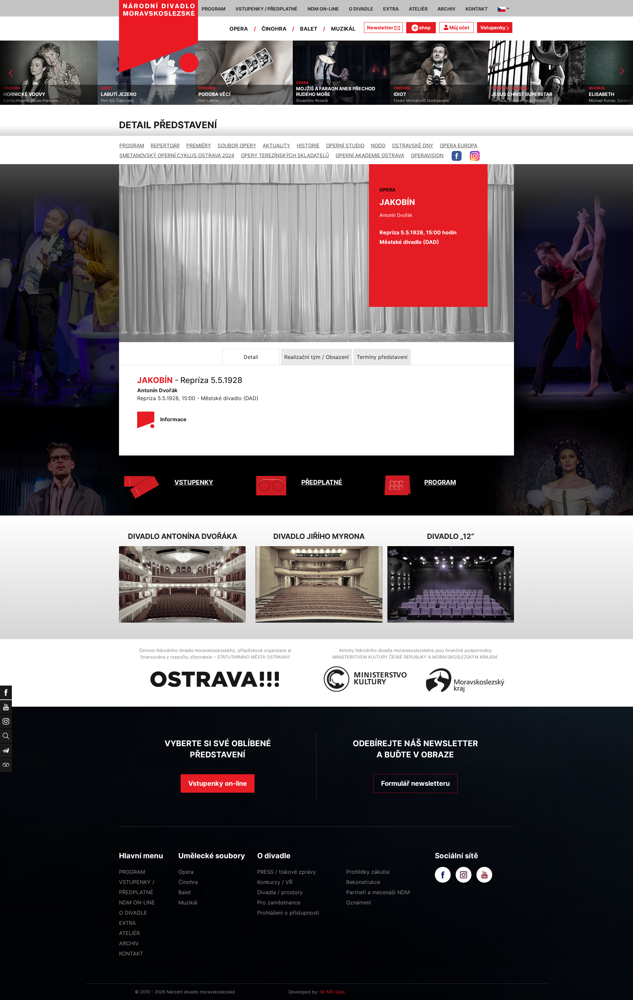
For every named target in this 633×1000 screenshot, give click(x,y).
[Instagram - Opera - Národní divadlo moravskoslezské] (475, 156)
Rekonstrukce (363, 882)
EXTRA (127, 923)
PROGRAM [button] (214, 9)
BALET (308, 28)
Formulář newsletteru (415, 783)
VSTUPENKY (193, 482)
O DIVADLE (133, 912)
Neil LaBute (111, 100)
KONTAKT (131, 953)
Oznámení (358, 902)
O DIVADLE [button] (361, 9)
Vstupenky (493, 27)
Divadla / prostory (280, 892)
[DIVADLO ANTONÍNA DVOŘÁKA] (182, 584)
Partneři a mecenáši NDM (378, 892)
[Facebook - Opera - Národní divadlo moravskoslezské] (457, 156)
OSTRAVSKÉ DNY (412, 145)
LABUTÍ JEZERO (21, 94)
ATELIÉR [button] (418, 9)
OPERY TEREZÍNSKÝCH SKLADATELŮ (285, 155)
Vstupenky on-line (217, 783)
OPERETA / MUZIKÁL (412, 88)
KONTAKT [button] (477, 9)
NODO (378, 145)
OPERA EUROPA (458, 145)
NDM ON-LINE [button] (323, 9)
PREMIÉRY (198, 145)
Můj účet (458, 27)
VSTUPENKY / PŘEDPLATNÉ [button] (266, 9)
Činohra (188, 882)
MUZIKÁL (343, 28)
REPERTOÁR (165, 145)
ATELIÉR (129, 933)
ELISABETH (504, 94)
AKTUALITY (276, 145)
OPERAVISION (427, 155)
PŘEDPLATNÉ (321, 482)
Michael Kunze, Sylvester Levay (519, 100)
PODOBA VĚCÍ (117, 94)
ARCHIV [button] (446, 9)
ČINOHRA (273, 28)
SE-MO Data (332, 991)
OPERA (238, 28)
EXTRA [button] (391, 9)
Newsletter (380, 27)
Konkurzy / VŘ (274, 882)
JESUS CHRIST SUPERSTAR (424, 94)
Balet (184, 892)
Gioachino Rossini (214, 100)
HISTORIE (308, 145)
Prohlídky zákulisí (368, 871)
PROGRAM (131, 145)
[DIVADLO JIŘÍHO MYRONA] (319, 584)
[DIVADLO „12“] (450, 584)
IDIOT (302, 94)
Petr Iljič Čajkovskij (19, 100)
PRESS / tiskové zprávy (286, 871)
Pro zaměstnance (278, 902)
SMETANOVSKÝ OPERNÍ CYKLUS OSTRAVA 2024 (176, 155)
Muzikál (187, 902)
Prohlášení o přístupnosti (288, 912)
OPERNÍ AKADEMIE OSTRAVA (370, 155)
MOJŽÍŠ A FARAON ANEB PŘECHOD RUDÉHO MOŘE (238, 91)
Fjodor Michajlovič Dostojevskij (323, 100)
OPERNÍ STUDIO (345, 145)
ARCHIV (129, 943)
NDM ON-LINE (137, 902)
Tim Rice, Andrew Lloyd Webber (422, 100)
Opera (186, 871)
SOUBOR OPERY (237, 145)
